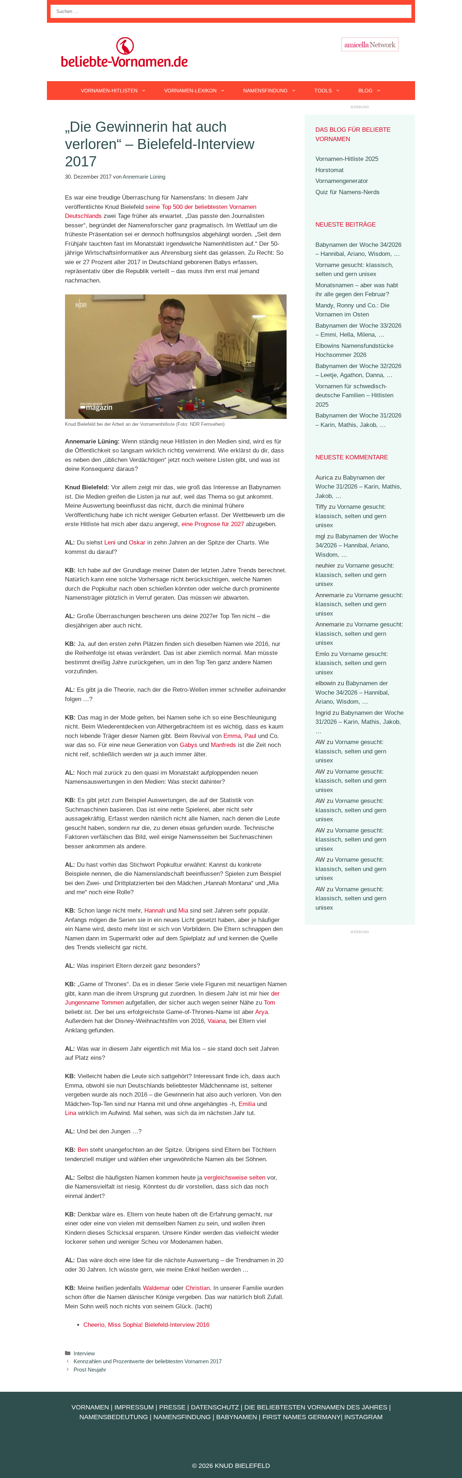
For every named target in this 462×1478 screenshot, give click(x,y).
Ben (83, 1149)
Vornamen (90, 1407)
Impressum (134, 1407)
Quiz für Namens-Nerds (347, 192)
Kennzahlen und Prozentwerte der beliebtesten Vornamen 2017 (148, 1361)
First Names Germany (301, 1417)
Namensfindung (265, 90)
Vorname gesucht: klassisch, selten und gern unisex (350, 516)
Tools (323, 90)
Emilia (247, 1104)
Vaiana (217, 1021)
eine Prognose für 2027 (213, 524)
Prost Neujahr (90, 1370)
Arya (261, 1012)
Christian (198, 1288)
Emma (232, 736)
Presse (172, 1407)
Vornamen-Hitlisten (109, 90)
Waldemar (156, 1288)
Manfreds (223, 745)
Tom (269, 1002)
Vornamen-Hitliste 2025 (346, 159)
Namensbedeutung (113, 1417)
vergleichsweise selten (234, 1177)
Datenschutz (215, 1407)
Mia (183, 910)
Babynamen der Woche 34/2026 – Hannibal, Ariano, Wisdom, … (356, 545)
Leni (110, 542)
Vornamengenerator (341, 181)
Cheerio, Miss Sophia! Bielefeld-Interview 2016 (146, 1324)
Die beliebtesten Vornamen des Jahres (315, 1407)
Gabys (188, 745)
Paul (250, 736)
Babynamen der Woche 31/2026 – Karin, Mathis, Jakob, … (358, 486)
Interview (84, 1353)
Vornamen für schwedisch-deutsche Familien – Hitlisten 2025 (354, 395)
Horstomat (329, 170)
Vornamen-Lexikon (190, 90)
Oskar (137, 542)
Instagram (363, 1417)
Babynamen (236, 1417)
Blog (365, 90)
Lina (70, 1113)
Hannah (154, 910)
